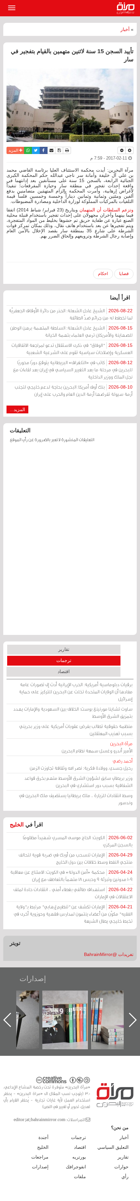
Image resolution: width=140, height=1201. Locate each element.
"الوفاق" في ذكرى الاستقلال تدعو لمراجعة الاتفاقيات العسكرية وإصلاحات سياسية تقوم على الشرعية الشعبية (72, 349)
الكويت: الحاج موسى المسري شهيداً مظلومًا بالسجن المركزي (78, 841)
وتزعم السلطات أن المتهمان (106, 209)
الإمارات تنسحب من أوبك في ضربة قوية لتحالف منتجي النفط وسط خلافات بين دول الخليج (76, 858)
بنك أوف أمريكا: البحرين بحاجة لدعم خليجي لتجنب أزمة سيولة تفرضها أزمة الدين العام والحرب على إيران (74, 390)
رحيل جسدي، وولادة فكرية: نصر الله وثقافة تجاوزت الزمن (81, 764)
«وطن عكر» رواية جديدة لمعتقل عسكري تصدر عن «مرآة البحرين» (48, 1009)
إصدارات (33, 979)
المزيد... (17, 409)
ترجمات (63, 660)
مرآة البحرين (127, 8)
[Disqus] (70, 542)
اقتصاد (64, 671)
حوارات (121, 1166)
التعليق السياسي (113, 1147)
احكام (103, 273)
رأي (125, 1176)
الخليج (17, 825)
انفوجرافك (76, 1166)
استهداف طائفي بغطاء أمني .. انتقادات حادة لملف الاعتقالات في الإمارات (73, 893)
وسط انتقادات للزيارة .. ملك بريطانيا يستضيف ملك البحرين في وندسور (76, 799)
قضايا (124, 273)
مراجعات (40, 1157)
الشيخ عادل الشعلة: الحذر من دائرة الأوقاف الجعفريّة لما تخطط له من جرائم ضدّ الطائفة (71, 314)
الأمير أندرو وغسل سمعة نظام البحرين (97, 747)
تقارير (63, 649)
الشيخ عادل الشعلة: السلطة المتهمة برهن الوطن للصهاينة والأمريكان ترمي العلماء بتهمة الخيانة (71, 331)
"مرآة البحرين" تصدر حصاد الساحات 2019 (97, 1005)
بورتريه (79, 1157)
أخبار (125, 29)
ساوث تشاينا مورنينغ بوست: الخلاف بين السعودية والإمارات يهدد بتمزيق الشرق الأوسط (73, 712)
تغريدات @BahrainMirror (108, 954)
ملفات (80, 1176)
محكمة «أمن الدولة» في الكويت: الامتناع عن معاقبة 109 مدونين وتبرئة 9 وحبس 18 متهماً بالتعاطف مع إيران (71, 876)
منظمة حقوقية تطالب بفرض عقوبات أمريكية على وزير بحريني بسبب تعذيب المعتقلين (76, 730)
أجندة (43, 1137)
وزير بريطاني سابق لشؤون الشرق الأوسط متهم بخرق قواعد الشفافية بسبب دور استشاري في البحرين (78, 782)
